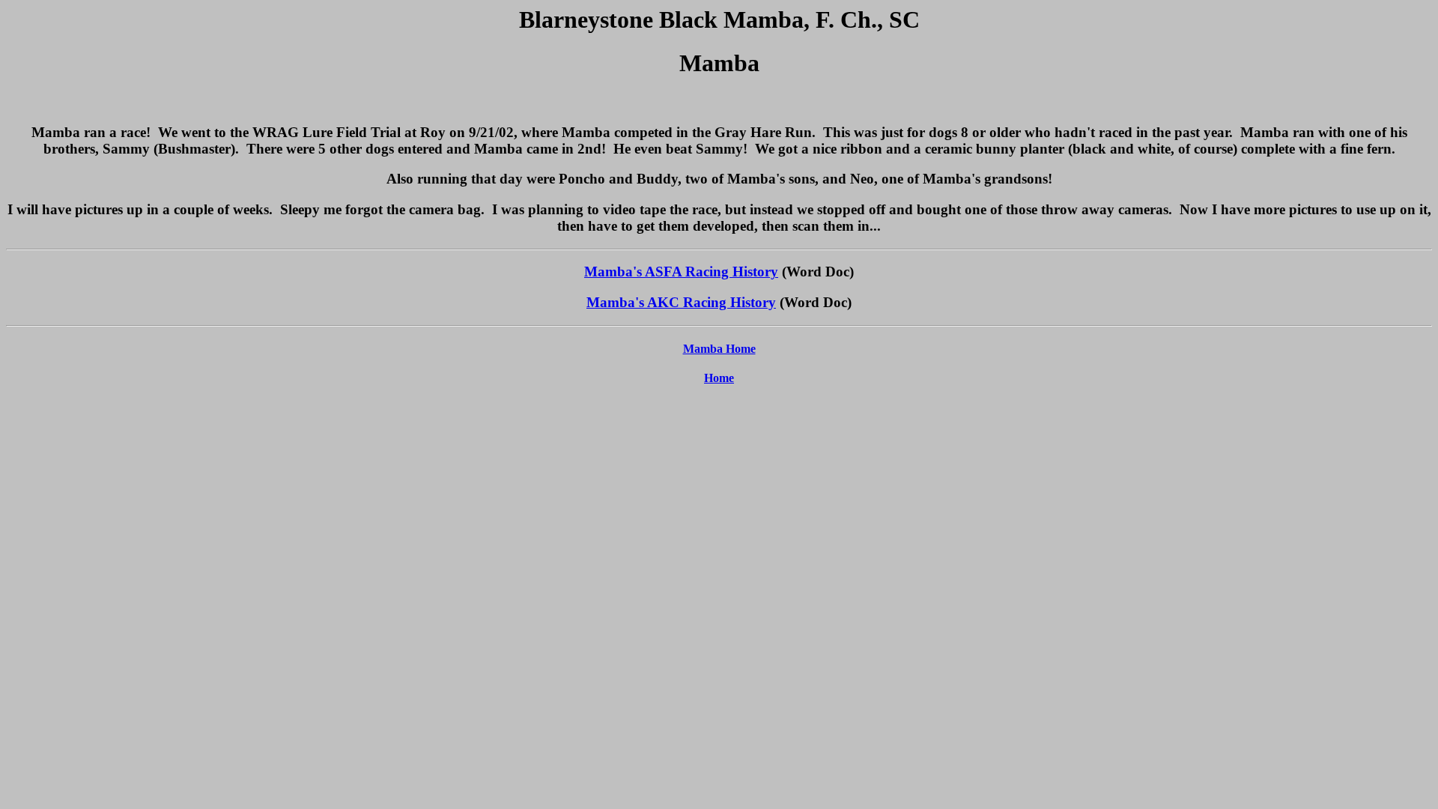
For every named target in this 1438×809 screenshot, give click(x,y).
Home (719, 378)
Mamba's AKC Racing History (681, 302)
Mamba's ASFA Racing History (681, 271)
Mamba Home (719, 348)
